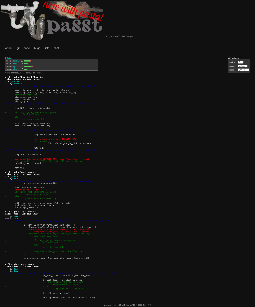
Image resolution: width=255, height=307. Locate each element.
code (27, 48)
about (8, 48)
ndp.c (15, 64)
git (18, 48)
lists (47, 48)
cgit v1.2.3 (117, 305)
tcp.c (15, 66)
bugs (37, 48)
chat (56, 48)
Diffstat (8, 58)
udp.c (15, 69)
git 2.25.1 (125, 305)
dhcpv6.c (17, 61)
